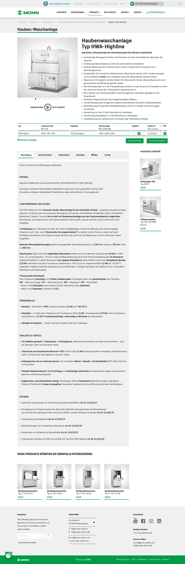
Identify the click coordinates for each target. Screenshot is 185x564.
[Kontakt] (94, 522)
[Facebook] (143, 521)
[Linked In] (159, 521)
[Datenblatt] (165, 133)
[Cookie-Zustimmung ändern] (8, 555)
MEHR (20, 497)
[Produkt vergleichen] (139, 133)
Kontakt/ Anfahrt (111, 4)
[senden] (49, 535)
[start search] (180, 3)
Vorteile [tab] (107, 155)
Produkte (94, 12)
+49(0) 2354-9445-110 (142, 546)
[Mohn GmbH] (28, 12)
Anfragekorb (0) (157, 12)
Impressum (142, 559)
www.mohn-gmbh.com (79, 541)
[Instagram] (151, 521)
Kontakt (125, 12)
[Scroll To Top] (180, 561)
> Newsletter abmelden (26, 542)
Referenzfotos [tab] (64, 155)
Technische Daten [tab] (45, 155)
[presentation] (19, 69)
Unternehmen (77, 12)
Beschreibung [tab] (26, 155)
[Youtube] (135, 521)
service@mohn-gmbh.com (144, 543)
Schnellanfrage (134, 141)
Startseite (62, 12)
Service (137, 12)
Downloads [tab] (80, 155)
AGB (133, 559)
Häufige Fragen (122, 559)
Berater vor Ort (94, 4)
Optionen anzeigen (28, 140)
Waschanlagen (48, 22)
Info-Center (110, 12)
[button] (123, 3)
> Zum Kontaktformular (142, 533)
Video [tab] (95, 155)
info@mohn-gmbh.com (80, 537)
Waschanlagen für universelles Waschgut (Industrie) (81, 22)
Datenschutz (154, 559)
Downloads (78, 4)
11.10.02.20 (152, 133)
